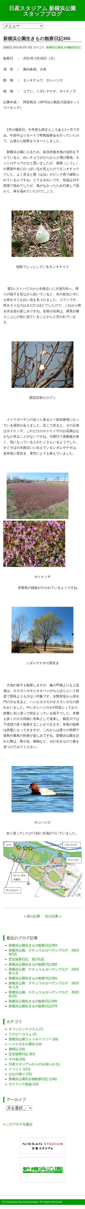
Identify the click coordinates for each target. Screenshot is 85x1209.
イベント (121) (19, 1069)
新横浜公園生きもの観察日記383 (33, 945)
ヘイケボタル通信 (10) (25, 1044)
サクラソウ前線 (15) (23, 1084)
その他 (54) (17, 1059)
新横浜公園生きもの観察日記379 (33, 1006)
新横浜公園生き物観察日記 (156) (33, 1079)
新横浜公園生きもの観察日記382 (33, 964)
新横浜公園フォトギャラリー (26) (33, 1039)
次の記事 (51, 916)
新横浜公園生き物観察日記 (63, 47)
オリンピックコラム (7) (26, 1029)
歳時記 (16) (17, 1049)
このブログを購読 (19, 1124)
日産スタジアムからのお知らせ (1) (34, 1064)
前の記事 (33, 916)
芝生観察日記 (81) (22, 1054)
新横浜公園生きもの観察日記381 (33, 978)
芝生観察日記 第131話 (26, 959)
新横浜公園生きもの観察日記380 (33, 1001)
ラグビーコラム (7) (23, 1034)
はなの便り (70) (20, 1074)
